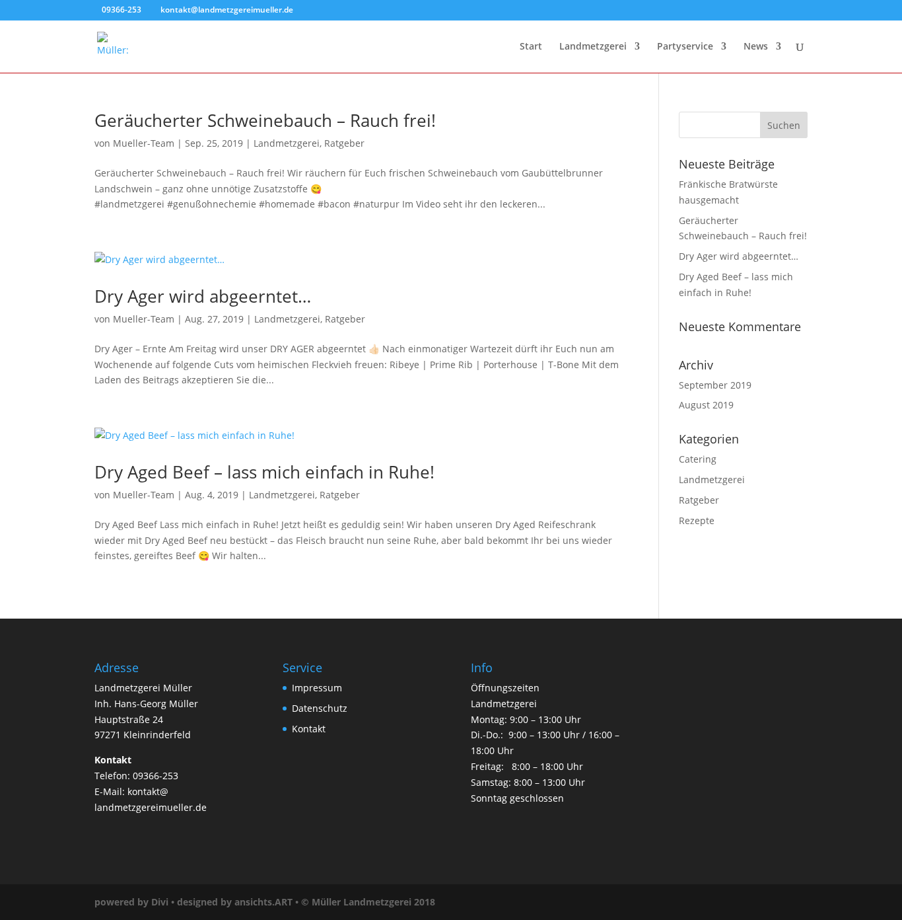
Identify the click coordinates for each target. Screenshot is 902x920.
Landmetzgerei (593, 47)
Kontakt (309, 728)
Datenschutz (319, 708)
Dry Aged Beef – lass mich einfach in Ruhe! (264, 472)
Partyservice (685, 47)
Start (531, 47)
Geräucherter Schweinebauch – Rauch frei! (265, 120)
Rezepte (696, 520)
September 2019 (715, 385)
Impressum (317, 687)
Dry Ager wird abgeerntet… (202, 296)
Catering (697, 459)
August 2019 (706, 405)
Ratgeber (344, 143)
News (756, 47)
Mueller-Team (143, 143)
